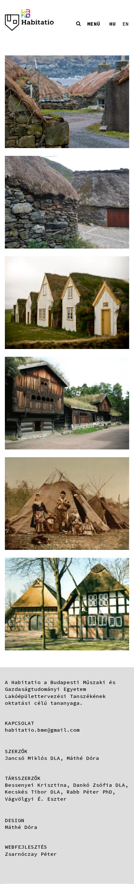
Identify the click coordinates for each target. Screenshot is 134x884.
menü (93, 23)
